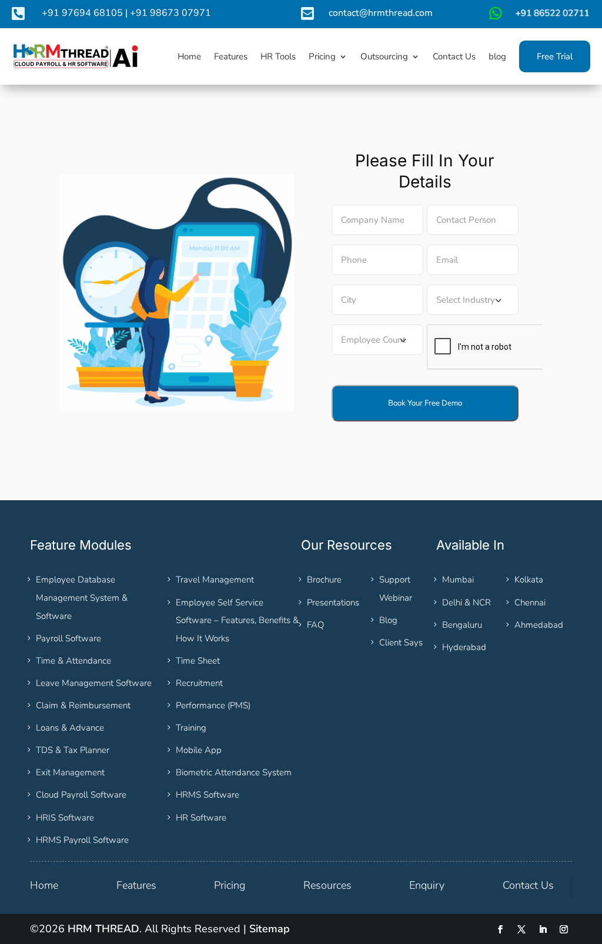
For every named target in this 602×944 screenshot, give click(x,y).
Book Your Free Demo (425, 403)
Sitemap (269, 929)
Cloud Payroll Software (81, 795)
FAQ (315, 625)
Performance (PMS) (213, 705)
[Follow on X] (521, 929)
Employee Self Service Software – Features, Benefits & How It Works (237, 620)
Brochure (324, 579)
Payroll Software (68, 638)
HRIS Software (65, 818)
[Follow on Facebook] (500, 929)
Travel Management (215, 579)
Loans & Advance (70, 728)
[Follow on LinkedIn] (542, 929)
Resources (327, 885)
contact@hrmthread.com (381, 12)
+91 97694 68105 (82, 12)
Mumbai (458, 579)
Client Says (401, 642)
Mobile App (199, 750)
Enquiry (426, 885)
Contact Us (528, 885)
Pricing (229, 885)
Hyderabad (464, 647)
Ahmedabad (538, 625)
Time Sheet (198, 661)
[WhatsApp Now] (538, 17)
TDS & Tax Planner (72, 750)
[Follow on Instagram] (564, 929)
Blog (388, 620)
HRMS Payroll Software (82, 840)
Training (191, 728)
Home (44, 885)
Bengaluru (462, 625)
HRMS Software (207, 795)
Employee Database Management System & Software (82, 597)
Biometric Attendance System (234, 772)
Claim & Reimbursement (83, 705)
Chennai (530, 602)
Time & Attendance (73, 661)
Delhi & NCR (466, 602)
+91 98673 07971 (170, 12)
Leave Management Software (94, 683)
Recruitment (199, 683)
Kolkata (528, 579)
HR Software (201, 818)
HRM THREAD (103, 929)
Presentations (333, 602)
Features (136, 885)
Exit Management (70, 772)
